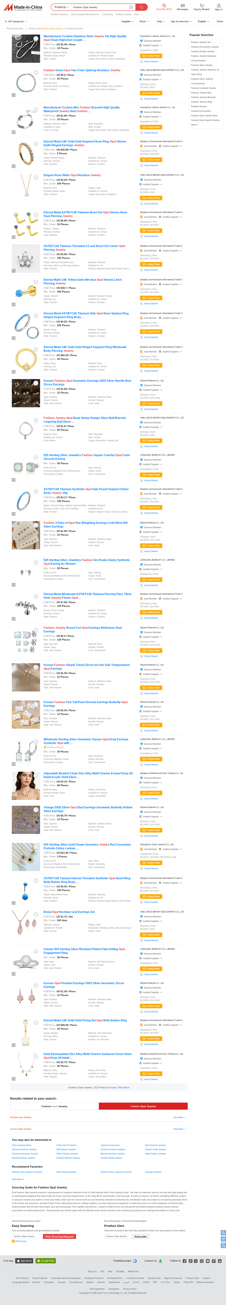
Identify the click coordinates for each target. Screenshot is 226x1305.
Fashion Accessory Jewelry (25, 1153)
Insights (206, 1278)
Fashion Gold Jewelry (155, 1149)
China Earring (198, 83)
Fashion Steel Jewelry (201, 65)
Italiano (90, 1282)
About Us (92, 1271)
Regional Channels (173, 1278)
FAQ (102, 1271)
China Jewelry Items (21, 1145)
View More (124, 1087)
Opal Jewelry (143, 1106)
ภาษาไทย (165, 1282)
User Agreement (97, 1288)
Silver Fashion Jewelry (67, 1153)
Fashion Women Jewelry (68, 1158)
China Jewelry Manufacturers (85, 14)
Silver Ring (196, 74)
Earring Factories (153, 1172)
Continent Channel (135, 1278)
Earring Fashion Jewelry (23, 1158)
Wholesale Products (93, 1278)
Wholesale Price (114, 1278)
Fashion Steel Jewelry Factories (27, 1172)
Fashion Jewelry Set (201, 42)
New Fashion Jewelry (155, 1145)
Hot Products (22, 1278)
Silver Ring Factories (66, 1172)
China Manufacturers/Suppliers (66, 1278)
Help (159, 21)
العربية (126, 1282)
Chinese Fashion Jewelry (113, 1149)
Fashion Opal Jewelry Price (204, 115)
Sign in (218, 9)
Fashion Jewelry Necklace (203, 56)
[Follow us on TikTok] (190, 1260)
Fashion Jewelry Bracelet (203, 97)
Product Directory (15, 28)
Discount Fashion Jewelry (24, 1149)
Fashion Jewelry (123, 14)
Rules (220, 21)
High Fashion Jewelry (155, 1153)
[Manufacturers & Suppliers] (23, 7)
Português (49, 1282)
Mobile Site (133, 1271)
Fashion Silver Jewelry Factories (116, 1172)
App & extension (180, 21)
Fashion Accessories (201, 111)
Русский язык (76, 1282)
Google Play (45, 1260)
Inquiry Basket (151, 61)
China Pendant (198, 60)
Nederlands (114, 1282)
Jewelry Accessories (110, 1145)
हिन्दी (155, 1282)
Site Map (120, 1271)
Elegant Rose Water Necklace (72, 175)
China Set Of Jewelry (66, 1145)
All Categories (16, 21)
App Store (24, 1260)
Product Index (192, 1278)
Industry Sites (154, 1278)
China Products (39, 1278)
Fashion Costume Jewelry (203, 88)
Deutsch (101, 1282)
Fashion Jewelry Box (201, 93)
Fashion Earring (199, 106)
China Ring (107, 14)
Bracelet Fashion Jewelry (113, 1153)
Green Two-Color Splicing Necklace (82, 70)
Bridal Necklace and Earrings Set (69, 911)
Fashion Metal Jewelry (111, 1158)
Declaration (113, 1288)
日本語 (146, 1282)
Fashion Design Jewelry (202, 51)
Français (61, 1282)
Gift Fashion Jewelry (66, 1149)
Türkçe (176, 1282)
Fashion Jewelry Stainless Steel (206, 70)
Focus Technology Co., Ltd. (115, 1292)
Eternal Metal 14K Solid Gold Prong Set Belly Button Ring (85, 1020)
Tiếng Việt (188, 1282)
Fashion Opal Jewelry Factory (205, 120)
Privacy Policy (129, 1288)
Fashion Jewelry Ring (201, 102)
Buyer (143, 21)
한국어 (136, 1282)
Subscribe (141, 1236)
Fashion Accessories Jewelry (205, 47)
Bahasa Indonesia (205, 1282)
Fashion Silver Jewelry (202, 79)
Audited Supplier (152, 45)
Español (36, 1282)
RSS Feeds (20, 1241)
